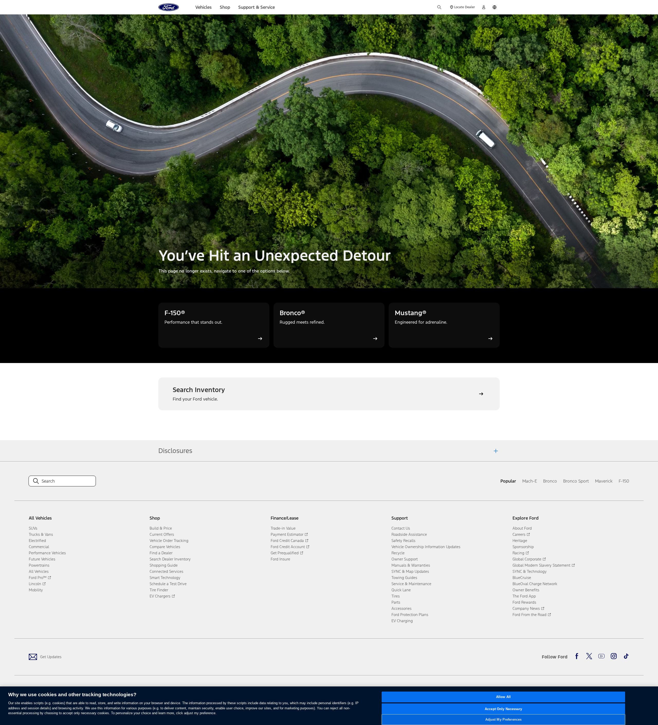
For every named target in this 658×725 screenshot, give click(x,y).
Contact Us (400, 528)
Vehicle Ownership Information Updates (425, 546)
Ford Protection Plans (409, 614)
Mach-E (529, 481)
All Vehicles (39, 571)
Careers (519, 534)
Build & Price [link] (161, 528)
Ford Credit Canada (287, 540)
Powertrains (39, 565)
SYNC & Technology (530, 571)
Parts (395, 602)
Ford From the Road (529, 614)
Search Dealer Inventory (170, 559)
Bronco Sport (576, 481)
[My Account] (484, 7)
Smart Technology (165, 577)
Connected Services (166, 571)
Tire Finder (159, 589)
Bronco (550, 481)
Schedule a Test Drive (168, 583)
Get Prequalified (285, 552)
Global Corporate (527, 559)
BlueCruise (522, 577)
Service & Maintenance (411, 583)
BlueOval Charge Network (535, 583)
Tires (395, 596)
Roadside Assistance (409, 534)
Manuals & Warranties (410, 565)
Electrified (37, 540)
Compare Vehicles (165, 546)
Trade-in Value (283, 528)
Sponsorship (523, 546)
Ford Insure (280, 559)
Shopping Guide (164, 565)
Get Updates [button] (50, 656)
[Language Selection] (494, 7)
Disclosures (175, 451)
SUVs (33, 528)
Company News (526, 608)
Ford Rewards (524, 602)
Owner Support (404, 559)
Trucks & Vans (41, 534)
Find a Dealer (161, 552)
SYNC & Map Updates (410, 571)
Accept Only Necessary (503, 709)
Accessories (401, 608)
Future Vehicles (42, 559)
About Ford (522, 528)
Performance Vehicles (47, 552)
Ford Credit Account (288, 546)
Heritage (520, 540)
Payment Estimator (287, 534)
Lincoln (35, 583)
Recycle (398, 552)
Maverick (604, 481)
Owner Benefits (526, 589)
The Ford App (524, 596)
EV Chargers (160, 596)
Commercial (39, 546)
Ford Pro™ (38, 577)
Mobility (36, 589)
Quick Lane (401, 589)
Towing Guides (404, 577)
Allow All (503, 697)
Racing (518, 552)
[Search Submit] (439, 7)
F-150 (624, 481)
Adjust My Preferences (503, 719)
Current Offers (162, 534)
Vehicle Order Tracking (169, 540)
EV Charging (402, 620)
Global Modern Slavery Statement (541, 565)
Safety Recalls (403, 540)
